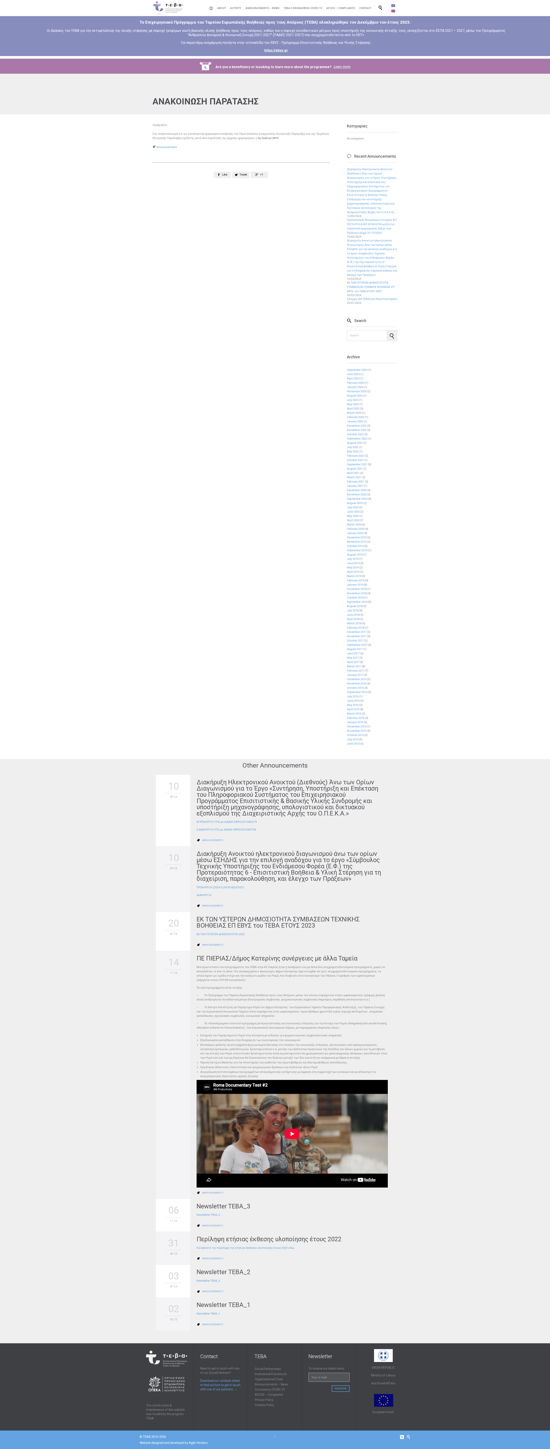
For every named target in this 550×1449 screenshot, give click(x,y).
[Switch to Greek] (393, 5)
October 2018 (355, 597)
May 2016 (353, 705)
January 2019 (355, 584)
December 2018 (357, 589)
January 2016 (355, 722)
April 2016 (353, 709)
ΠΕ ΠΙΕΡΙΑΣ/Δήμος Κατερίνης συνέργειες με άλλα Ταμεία (277, 958)
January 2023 (355, 421)
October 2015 (355, 735)
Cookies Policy (264, 1405)
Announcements (166, 147)
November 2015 (357, 730)
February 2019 (355, 580)
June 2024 (353, 374)
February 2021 (355, 481)
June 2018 (353, 614)
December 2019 (357, 537)
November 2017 (357, 636)
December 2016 (357, 679)
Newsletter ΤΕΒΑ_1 (223, 1305)
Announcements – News (271, 1384)
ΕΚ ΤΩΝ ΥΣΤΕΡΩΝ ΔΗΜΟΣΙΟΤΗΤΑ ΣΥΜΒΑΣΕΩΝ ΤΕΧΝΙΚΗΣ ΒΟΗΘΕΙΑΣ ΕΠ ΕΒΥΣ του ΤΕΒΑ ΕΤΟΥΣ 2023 (371, 287)
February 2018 (355, 627)
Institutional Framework (271, 1374)
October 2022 (355, 434)
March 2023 (354, 412)
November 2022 (357, 430)
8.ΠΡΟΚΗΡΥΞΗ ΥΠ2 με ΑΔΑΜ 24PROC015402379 (227, 821)
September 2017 (357, 644)
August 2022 (355, 442)
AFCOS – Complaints (269, 1394)
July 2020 (353, 507)
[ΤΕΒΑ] (177, 8)
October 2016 (355, 687)
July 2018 (353, 610)
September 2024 (357, 369)
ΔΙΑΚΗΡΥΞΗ (204, 895)
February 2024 (355, 382)
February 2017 (355, 670)
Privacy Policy (264, 1400)
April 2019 (353, 571)
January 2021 (355, 485)
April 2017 (353, 662)
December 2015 (357, 726)
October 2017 (355, 640)
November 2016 (357, 683)
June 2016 (353, 700)
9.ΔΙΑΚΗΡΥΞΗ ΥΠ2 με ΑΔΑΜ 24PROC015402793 (226, 829)
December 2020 (357, 490)
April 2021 (353, 473)
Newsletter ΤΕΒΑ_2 (223, 1272)
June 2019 (353, 563)
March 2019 (354, 576)
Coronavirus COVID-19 (270, 1389)
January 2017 (355, 674)
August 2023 (355, 395)
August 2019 (355, 554)
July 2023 (353, 400)
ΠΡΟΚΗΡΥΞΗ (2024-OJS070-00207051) (220, 887)
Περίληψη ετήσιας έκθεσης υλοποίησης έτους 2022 (269, 1239)
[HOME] (211, 8)
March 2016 (354, 713)
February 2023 (355, 417)
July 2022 (353, 447)
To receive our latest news (326, 1368)
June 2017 (353, 653)
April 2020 (353, 520)
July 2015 (353, 739)
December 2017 (357, 632)
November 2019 (357, 541)
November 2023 (357, 391)
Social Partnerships (268, 1369)
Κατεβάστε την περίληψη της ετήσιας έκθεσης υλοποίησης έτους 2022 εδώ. (246, 1247)
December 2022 (357, 425)
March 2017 (354, 666)
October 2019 (355, 546)
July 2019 (353, 558)
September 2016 (357, 692)
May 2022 (353, 451)
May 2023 (353, 404)
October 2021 (355, 460)
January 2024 (355, 387)
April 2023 (353, 408)
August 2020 (355, 503)
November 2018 (357, 593)
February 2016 (355, 717)
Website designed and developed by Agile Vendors (174, 1442)
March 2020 (354, 524)
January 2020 (355, 533)
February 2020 (355, 528)
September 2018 (357, 601)
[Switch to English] (393, 11)
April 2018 (353, 619)
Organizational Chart (269, 1379)
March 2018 (354, 623)
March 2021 (354, 477)
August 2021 (355, 468)
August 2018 (355, 606)
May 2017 (353, 657)
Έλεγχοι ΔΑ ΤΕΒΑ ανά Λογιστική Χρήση (372, 299)
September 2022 (357, 438)
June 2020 (353, 511)
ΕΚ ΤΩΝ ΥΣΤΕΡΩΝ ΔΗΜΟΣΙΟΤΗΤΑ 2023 (221, 934)
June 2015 (353, 743)
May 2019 (353, 567)
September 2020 (357, 498)
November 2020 (357, 494)
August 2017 (355, 649)
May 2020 (353, 516)
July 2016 (353, 696)
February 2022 (355, 455)
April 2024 (353, 378)
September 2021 (357, 464)
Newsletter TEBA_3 (223, 1206)
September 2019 (357, 550)
